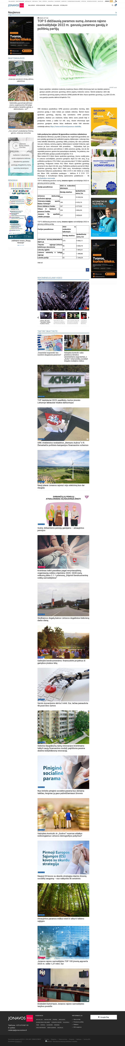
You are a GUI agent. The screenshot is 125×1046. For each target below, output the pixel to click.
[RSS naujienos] (116, 13)
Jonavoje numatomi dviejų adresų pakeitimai (20, 80)
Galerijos (100, 1)
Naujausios (12, 1)
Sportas (83, 1)
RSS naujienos (78, 1027)
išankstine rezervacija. (47, 178)
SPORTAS (55, 1019)
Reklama (76, 1024)
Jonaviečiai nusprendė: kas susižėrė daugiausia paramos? (49, 354)
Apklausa (78, 1039)
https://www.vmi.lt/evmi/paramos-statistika (65, 126)
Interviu (45, 1)
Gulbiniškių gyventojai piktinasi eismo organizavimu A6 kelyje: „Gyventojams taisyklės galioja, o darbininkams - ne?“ (21, 106)
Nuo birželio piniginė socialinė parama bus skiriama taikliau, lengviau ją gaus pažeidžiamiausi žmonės (61, 792)
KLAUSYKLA (66, 1022)
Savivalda (35, 1)
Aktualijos (28, 1)
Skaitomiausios (20, 1)
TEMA (37, 1025)
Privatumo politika (79, 1022)
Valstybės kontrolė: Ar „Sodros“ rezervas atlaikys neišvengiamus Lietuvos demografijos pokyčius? (60, 834)
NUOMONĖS (50, 1025)
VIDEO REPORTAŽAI (41, 1027)
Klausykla (50, 1)
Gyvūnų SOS (87, 1039)
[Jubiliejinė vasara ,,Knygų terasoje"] (18, 210)
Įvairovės (63, 1)
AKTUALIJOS (39, 1019)
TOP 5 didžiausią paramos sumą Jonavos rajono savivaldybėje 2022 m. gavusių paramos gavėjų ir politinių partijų (73, 25)
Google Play (104, 1017)
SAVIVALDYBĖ (47, 1019)
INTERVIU (43, 1025)
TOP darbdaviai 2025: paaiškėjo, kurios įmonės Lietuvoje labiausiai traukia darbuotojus (59, 401)
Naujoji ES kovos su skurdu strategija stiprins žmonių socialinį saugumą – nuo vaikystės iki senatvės (62, 877)
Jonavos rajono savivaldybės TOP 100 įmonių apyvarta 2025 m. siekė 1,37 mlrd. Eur (63, 962)
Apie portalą (77, 1019)
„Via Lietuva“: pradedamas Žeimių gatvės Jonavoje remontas (20, 132)
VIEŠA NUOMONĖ (51, 1027)
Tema (40, 1)
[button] (19, 245)
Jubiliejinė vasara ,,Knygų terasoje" (21, 242)
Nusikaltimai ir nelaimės (74, 1)
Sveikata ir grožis (92, 1)
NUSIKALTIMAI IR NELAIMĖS (43, 1022)
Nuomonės (57, 1)
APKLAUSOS (62, 1019)
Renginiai (71, 1039)
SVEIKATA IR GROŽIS (56, 1022)
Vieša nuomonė (63, 1039)
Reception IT (18, 1041)
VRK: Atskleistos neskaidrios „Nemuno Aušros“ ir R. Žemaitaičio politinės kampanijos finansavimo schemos (63, 444)
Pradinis (47, 1039)
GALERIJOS (60, 1027)
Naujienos (53, 1039)
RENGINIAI (56, 1025)
